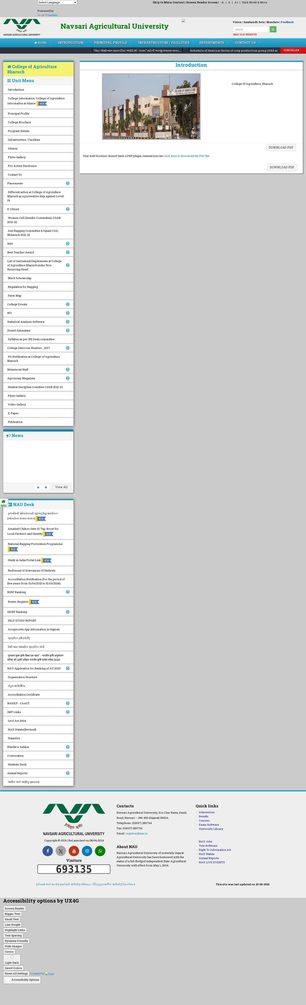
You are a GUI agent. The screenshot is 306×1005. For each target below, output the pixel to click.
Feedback (287, 22)
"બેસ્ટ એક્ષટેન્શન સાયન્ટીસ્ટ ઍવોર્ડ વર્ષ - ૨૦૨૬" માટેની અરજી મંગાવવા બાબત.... (130, 50)
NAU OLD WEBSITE (245, 34)
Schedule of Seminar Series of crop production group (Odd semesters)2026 (236, 50)
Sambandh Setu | (255, 22)
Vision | (238, 22)
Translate (51, 15)
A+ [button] (236, 2)
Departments (211, 43)
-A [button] (222, 2)
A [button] (229, 2)
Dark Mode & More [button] (254, 2)
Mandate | (273, 22)
